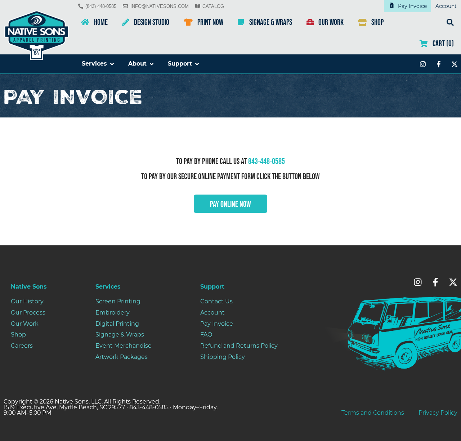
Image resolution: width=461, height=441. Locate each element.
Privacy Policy (438, 413)
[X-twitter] (454, 64)
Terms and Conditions (372, 413)
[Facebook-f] (438, 64)
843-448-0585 (266, 161)
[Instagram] (422, 64)
